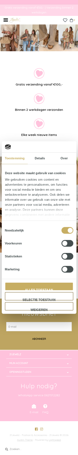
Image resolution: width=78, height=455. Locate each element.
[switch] (67, 243)
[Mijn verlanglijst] (65, 20)
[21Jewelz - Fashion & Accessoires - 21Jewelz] (14, 19)
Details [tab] (40, 158)
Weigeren (39, 309)
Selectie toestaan (39, 299)
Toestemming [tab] (15, 158)
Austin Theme (25, 439)
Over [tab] (64, 158)
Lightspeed (55, 439)
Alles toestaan (39, 289)
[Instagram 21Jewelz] (41, 429)
